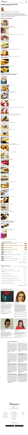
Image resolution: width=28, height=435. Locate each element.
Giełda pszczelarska (13, 416)
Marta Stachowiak (9, 5)
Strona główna (2, 5)
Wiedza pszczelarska (14, 417)
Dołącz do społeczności (9, 425)
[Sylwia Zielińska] (20, 296)
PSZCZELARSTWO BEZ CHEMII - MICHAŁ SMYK (14, 269)
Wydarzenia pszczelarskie (14, 414)
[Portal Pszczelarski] (4, 1)
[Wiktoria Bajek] (7, 323)
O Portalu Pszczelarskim (5, 413)
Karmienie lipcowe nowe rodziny (14, 273)
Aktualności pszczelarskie (14, 413)
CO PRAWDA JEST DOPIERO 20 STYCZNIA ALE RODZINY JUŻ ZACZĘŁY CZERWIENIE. (14, 271)
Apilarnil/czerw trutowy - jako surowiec (14, 281)
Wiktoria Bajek (3, 330)
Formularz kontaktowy (5, 417)
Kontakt (5, 5)
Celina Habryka (17, 330)
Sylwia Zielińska (17, 302)
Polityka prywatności (5, 416)
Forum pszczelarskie (14, 415)
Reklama (23, 413)
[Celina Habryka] (20, 323)
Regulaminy (5, 415)
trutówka (14, 267)
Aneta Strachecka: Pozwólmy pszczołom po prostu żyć (14, 278)
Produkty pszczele (14, 419)
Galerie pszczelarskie (13, 341)
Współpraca (23, 414)
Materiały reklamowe (5, 414)
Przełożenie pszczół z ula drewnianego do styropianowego (14, 276)
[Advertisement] (4, 352)
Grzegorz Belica (3, 302)
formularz (17, 408)
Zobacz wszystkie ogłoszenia (23, 262)
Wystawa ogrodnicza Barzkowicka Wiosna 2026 (14, 283)
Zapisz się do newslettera (19, 425)
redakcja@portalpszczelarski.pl (14, 407)
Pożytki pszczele (14, 418)
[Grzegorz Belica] (7, 296)
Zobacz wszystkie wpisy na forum (22, 285)
